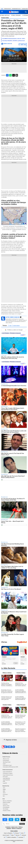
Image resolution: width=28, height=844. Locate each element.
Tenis (4, 792)
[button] (26, 12)
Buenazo (18, 835)
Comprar (15, 663)
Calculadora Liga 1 (7, 765)
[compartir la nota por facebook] (7, 75)
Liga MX (5, 783)
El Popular (16, 833)
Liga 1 (4, 763)
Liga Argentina (6, 778)
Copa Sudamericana (8, 775)
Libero (22, 833)
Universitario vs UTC (16, 8)
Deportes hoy (5, 785)
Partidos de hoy (7, 8)
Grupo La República (8, 833)
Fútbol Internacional (7, 769)
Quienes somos (14, 827)
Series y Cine (6, 805)
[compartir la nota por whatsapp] (10, 75)
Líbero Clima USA (7, 43)
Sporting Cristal (6, 762)
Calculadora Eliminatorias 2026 (10, 766)
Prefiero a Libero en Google (15, 330)
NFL (4, 796)
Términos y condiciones (16, 828)
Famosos (5, 804)
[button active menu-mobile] (2, 12)
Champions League (7, 773)
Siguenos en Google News (16, 75)
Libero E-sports (6, 835)
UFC (4, 787)
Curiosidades (6, 807)
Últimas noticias (5, 15)
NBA (4, 791)
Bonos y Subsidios (7, 800)
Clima (10, 325)
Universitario (6, 760)
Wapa (12, 835)
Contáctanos (8, 827)
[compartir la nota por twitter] (13, 75)
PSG (4, 781)
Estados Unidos (5, 17)
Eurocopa (5, 776)
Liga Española (6, 779)
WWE (4, 789)
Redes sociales (6, 802)
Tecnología (5, 809)
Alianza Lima (6, 758)
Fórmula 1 (5, 794)
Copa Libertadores (7, 771)
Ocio (3, 798)
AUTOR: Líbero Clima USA (12, 317)
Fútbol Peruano (16, 15)
